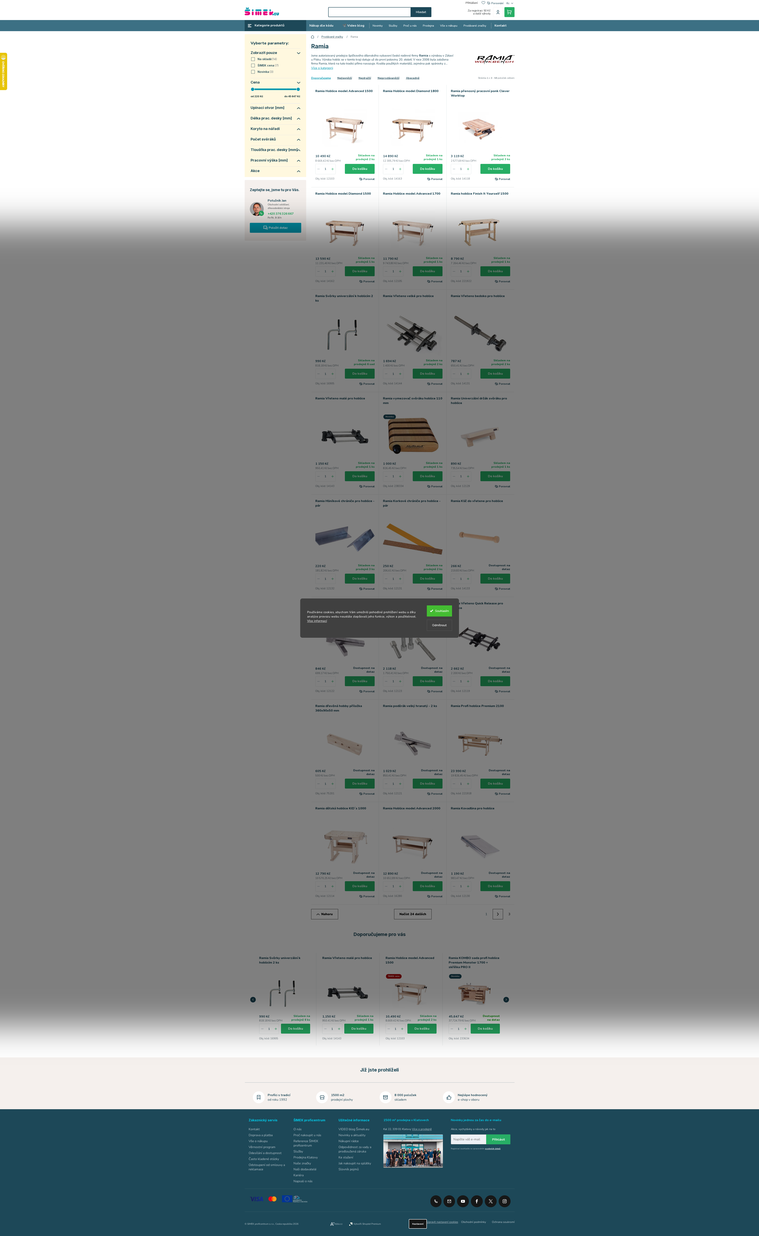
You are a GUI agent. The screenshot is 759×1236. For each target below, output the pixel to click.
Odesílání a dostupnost (265, 1153)
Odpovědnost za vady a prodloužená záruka (355, 1149)
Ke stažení (346, 1157)
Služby (298, 1151)
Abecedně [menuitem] (412, 78)
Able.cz (338, 1223)
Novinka (265, 71)
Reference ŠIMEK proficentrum (305, 1143)
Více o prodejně (422, 1129)
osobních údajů (492, 1148)
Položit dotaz (278, 228)
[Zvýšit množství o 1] (333, 169)
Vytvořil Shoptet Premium (367, 1223)
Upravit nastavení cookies (442, 1222)
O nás (297, 1129)
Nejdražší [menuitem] (365, 78)
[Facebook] (476, 1199)
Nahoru (327, 914)
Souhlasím (442, 611)
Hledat (421, 12)
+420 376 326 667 (281, 214)
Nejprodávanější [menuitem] (388, 78)
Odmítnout (439, 625)
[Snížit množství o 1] (318, 169)
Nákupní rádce (349, 1141)
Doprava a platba (261, 1135)
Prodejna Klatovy (305, 1157)
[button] (276, 1029)
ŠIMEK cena (268, 65)
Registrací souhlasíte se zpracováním (475, 1148)
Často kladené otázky (264, 1159)
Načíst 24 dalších (412, 914)
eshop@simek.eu (449, 1201)
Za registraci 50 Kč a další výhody (479, 12)
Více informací (317, 621)
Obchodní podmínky (473, 1222)
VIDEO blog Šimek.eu (354, 1129)
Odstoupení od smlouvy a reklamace (267, 1167)
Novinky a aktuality (352, 1135)
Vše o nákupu (258, 1141)
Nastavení (417, 1223)
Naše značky (302, 1163)
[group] (284, 999)
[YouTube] (463, 1199)
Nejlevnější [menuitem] (344, 78)
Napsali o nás (303, 1181)
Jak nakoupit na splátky (355, 1163)
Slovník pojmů (349, 1169)
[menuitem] (321, 25)
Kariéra (298, 1175)
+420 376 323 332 (436, 1201)
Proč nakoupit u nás (307, 1135)
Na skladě (267, 59)
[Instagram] (504, 1199)
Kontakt (254, 1129)
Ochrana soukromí (503, 1222)
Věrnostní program (262, 1147)
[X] (490, 1201)
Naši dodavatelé (304, 1169)
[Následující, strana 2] (498, 914)
